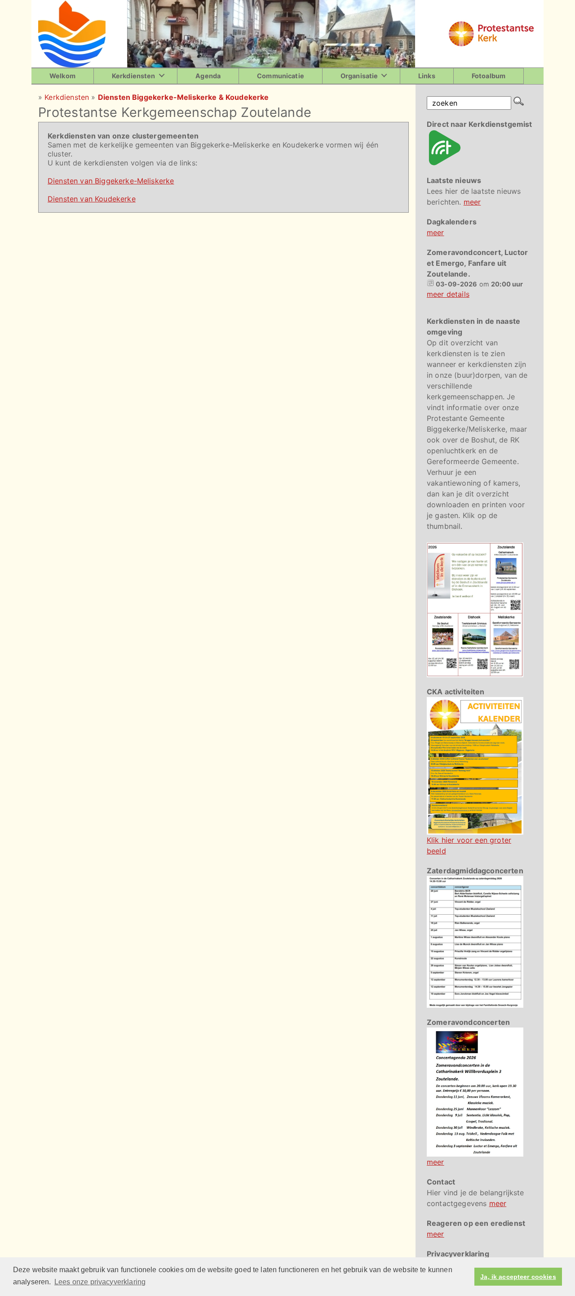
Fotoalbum (488, 76)
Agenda (208, 76)
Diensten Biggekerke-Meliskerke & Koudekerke (183, 97)
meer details (448, 294)
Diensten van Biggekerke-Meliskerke (111, 180)
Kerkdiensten (133, 76)
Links (426, 76)
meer (472, 201)
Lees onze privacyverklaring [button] (100, 1282)
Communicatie (280, 76)
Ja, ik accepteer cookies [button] (518, 1276)
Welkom (62, 76)
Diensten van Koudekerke (92, 198)
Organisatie (359, 76)
